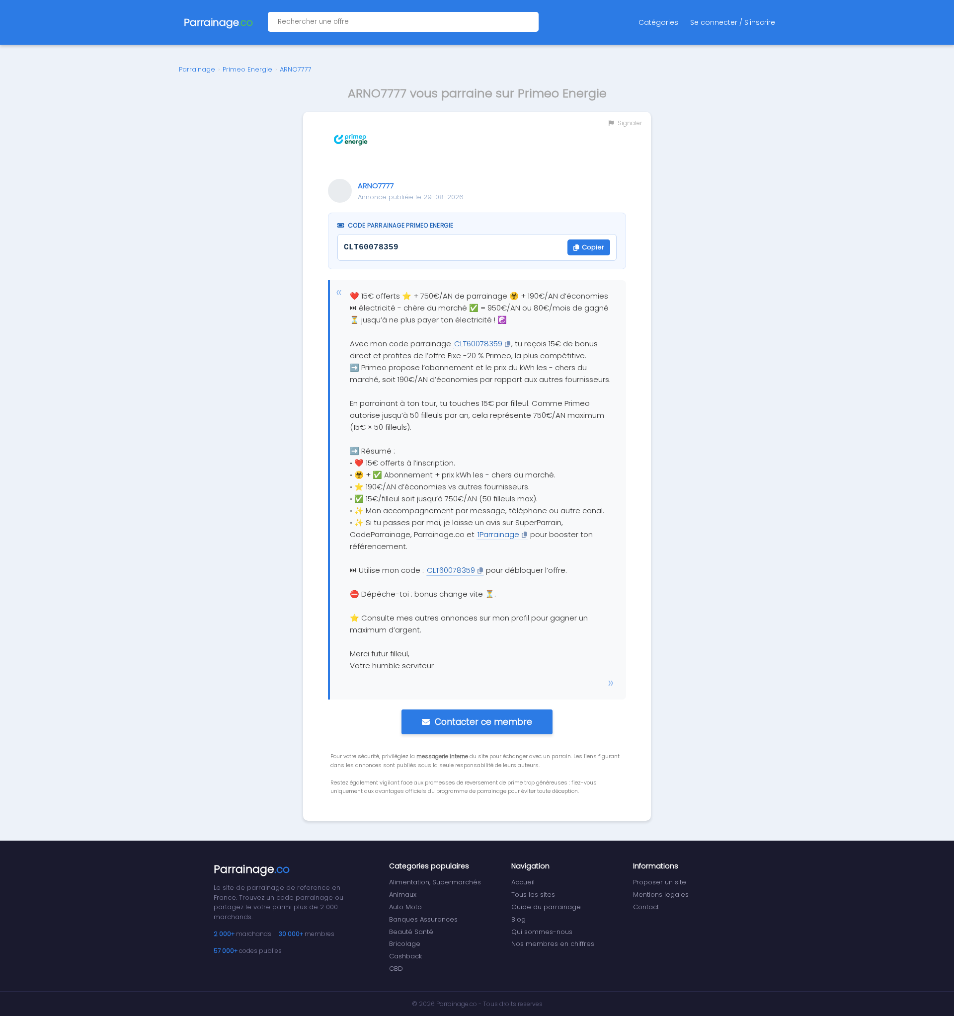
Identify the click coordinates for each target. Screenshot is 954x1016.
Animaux (402, 894)
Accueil (523, 882)
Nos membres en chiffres (552, 943)
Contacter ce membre (483, 722)
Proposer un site (659, 882)
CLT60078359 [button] (478, 343)
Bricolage (404, 943)
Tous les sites (533, 894)
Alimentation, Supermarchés (435, 882)
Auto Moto (405, 907)
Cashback (405, 956)
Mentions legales (661, 894)
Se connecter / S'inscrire (732, 22)
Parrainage (197, 69)
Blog (518, 919)
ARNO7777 (296, 69)
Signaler (629, 123)
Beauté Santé (411, 932)
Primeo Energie (247, 69)
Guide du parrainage (546, 907)
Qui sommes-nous (541, 932)
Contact (646, 907)
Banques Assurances (423, 919)
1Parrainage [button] (498, 534)
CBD (396, 968)
